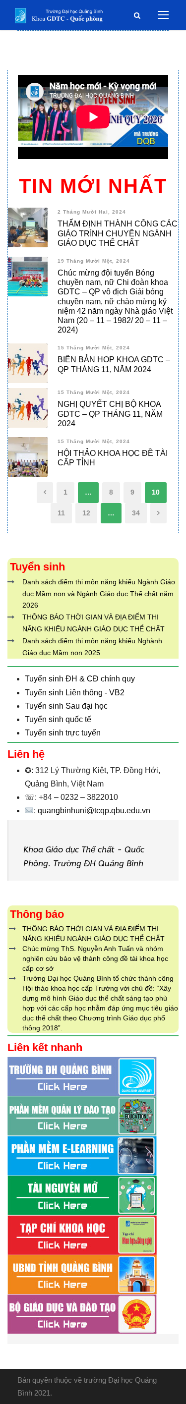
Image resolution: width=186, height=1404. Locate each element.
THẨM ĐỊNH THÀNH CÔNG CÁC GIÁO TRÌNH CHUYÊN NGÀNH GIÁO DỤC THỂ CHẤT (118, 233)
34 (136, 513)
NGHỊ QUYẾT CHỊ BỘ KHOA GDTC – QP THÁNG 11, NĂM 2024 (110, 413)
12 (86, 513)
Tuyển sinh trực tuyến (63, 733)
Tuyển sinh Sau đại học (66, 706)
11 (61, 513)
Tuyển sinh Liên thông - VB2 (74, 692)
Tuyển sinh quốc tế (58, 719)
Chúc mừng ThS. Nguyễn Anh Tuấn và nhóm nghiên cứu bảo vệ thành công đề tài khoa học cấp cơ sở (95, 958)
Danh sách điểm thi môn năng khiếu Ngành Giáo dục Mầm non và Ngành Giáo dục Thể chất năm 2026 (98, 594)
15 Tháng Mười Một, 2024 (94, 347)
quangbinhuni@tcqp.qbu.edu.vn (94, 810)
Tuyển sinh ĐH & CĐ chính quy (80, 678)
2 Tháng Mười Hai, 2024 (92, 212)
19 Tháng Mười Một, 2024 (94, 261)
